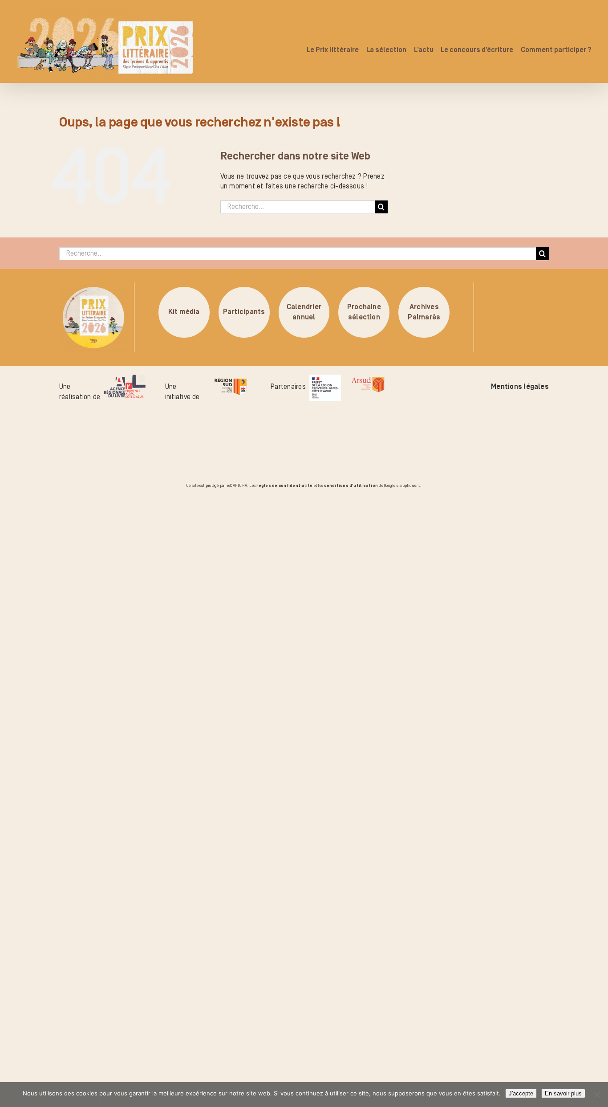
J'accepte (521, 1093)
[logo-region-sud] (230, 380)
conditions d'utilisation (351, 485)
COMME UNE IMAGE (109, 540)
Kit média (184, 312)
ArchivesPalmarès (424, 312)
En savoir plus (563, 1093)
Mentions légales (520, 387)
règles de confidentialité (284, 485)
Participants (244, 312)
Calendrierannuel (304, 312)
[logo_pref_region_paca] (325, 380)
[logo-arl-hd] (125, 380)
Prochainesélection (364, 312)
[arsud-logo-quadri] (368, 380)
